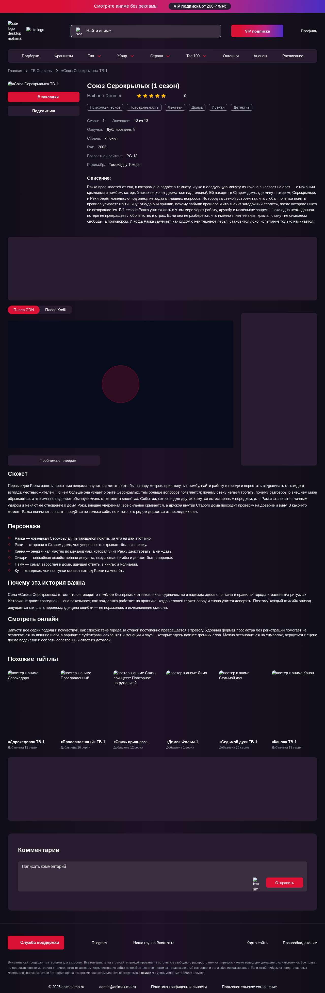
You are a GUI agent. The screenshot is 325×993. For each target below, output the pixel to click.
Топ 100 (193, 56)
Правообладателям (300, 943)
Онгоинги (231, 56)
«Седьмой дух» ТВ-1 (238, 742)
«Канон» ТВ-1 (284, 742)
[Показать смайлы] (256, 882)
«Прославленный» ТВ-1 (83, 742)
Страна (156, 56)
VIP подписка (257, 31)
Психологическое (105, 107)
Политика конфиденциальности (179, 987)
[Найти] (77, 31)
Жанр (122, 56)
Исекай (218, 107)
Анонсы (260, 56)
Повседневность (144, 107)
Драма (197, 107)
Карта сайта (257, 943)
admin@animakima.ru (117, 987)
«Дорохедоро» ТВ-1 (26, 742)
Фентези (175, 107)
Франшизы (63, 56)
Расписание (292, 56)
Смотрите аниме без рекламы (160, 6)
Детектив (242, 107)
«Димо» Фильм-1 (182, 742)
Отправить (284, 883)
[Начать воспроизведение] (120, 384)
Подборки (30, 56)
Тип (91, 56)
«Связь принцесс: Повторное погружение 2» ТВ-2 (135, 747)
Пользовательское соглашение (249, 987)
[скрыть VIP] (314, 6)
